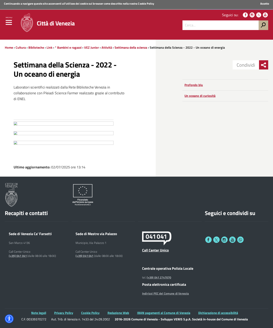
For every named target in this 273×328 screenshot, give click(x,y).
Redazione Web (118, 312)
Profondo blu (193, 85)
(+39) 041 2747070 (159, 277)
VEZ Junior (91, 47)
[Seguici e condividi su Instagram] (224, 239)
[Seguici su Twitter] (258, 14)
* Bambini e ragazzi (68, 47)
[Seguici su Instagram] (252, 14)
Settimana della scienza (131, 47)
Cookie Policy (146, 3)
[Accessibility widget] (9, 318)
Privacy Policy (63, 312)
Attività (107, 47)
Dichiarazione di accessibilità (218, 312)
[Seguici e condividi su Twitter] (216, 239)
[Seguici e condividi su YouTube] (232, 239)
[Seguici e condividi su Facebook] (208, 239)
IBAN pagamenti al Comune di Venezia (163, 312)
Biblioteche (36, 47)
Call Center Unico (155, 250)
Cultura (21, 47)
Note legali (38, 312)
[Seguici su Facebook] (245, 14)
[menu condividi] (263, 64)
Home (9, 47)
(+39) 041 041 (18, 256)
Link (49, 47)
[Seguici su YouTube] (265, 14)
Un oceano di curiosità (199, 95)
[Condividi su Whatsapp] (240, 239)
